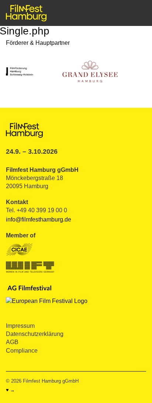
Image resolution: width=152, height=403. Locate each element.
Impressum (20, 326)
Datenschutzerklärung (34, 334)
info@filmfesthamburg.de (38, 219)
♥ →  (13, 390)
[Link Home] (26, 13)
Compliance (22, 350)
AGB (12, 342)
